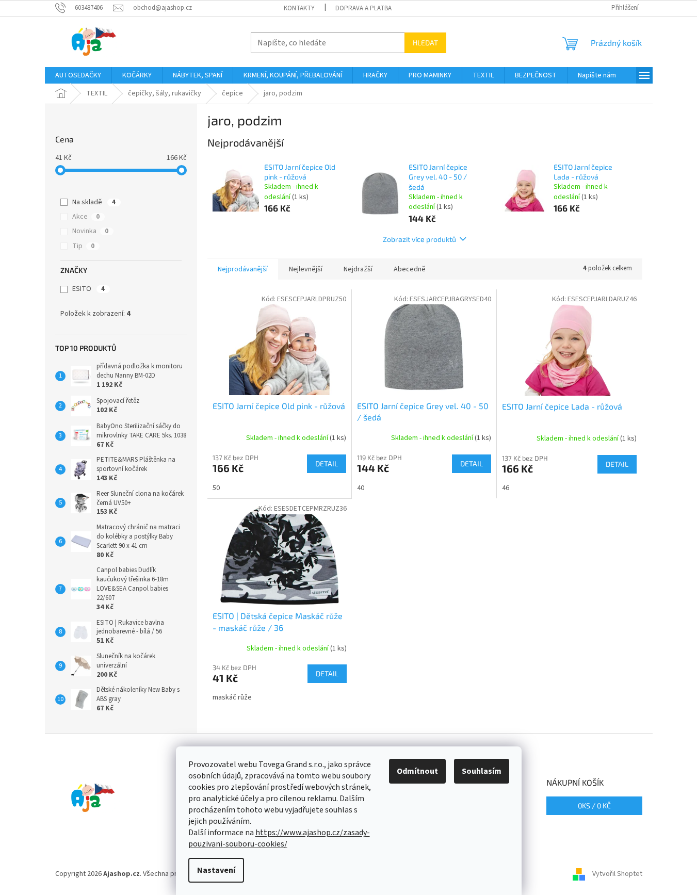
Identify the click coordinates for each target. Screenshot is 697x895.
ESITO (88, 289)
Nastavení (216, 870)
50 (216, 488)
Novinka (90, 231)
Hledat (425, 42)
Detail (326, 463)
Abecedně (410, 269)
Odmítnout (417, 771)
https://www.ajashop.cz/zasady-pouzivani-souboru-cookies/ (279, 838)
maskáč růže (232, 697)
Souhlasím (481, 771)
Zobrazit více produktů (419, 239)
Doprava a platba (363, 8)
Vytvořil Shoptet (617, 874)
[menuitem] (78, 75)
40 (360, 488)
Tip (83, 246)
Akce (86, 216)
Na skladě (94, 202)
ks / (594, 805)
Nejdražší (358, 269)
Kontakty (299, 8)
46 (505, 488)
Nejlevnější (305, 269)
